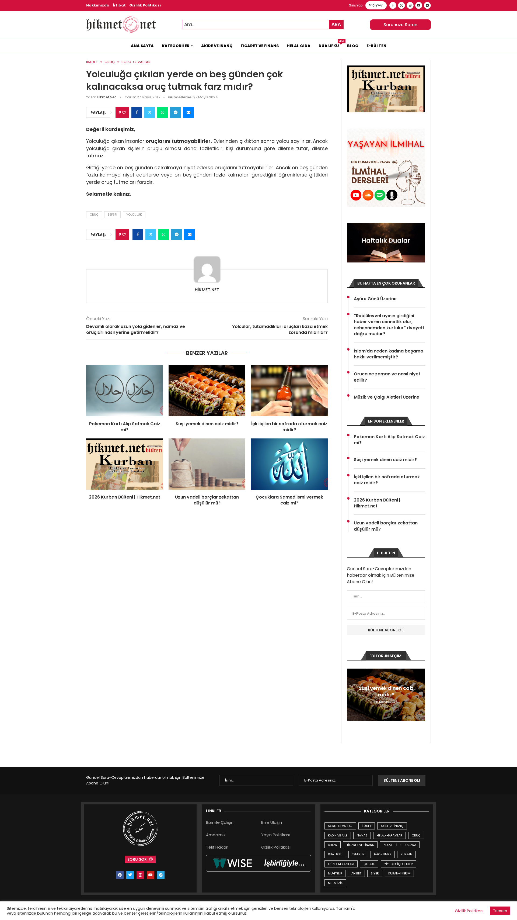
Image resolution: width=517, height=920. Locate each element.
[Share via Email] (188, 112)
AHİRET (356, 873)
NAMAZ (362, 835)
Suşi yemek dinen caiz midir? (207, 424)
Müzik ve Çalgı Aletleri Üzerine (386, 397)
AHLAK (332, 845)
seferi (112, 214)
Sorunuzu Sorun (400, 25)
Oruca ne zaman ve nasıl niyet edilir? (387, 377)
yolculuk (134, 214)
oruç (94, 214)
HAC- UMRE (382, 854)
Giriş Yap (356, 5)
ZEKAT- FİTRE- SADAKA (399, 845)
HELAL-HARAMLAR (389, 835)
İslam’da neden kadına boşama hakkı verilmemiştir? (388, 354)
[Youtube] (418, 5)
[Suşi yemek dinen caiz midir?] (207, 390)
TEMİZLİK (358, 854)
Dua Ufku (331, 44)
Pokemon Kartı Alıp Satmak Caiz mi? (124, 427)
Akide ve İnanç (216, 46)
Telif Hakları (217, 847)
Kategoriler (176, 46)
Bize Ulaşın (271, 822)
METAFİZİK (335, 883)
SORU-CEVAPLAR (340, 826)
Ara (336, 24)
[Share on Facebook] (136, 112)
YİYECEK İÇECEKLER (398, 864)
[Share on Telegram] (175, 112)
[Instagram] (410, 5)
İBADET (366, 826)
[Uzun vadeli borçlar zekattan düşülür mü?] (207, 464)
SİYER (375, 873)
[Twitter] (401, 5)
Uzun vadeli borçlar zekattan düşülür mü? (207, 500)
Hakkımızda (97, 5)
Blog (352, 46)
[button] (352, 694)
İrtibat (119, 5)
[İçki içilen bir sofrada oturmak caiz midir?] (289, 390)
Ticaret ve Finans (259, 46)
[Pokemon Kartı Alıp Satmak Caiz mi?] (124, 390)
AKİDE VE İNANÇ (392, 826)
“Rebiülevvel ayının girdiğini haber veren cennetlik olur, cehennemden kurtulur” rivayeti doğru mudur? (389, 325)
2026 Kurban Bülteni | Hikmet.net (124, 497)
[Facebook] (392, 5)
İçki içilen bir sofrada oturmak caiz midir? (289, 427)
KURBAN (406, 854)
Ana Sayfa (142, 46)
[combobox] (263, 24)
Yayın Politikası (275, 835)
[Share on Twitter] (149, 112)
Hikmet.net (106, 97)
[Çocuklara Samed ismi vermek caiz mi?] (289, 464)
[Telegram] (427, 5)
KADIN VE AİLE (337, 835)
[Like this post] (124, 112)
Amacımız (216, 835)
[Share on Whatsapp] (162, 112)
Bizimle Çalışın (219, 822)
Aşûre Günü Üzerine (375, 299)
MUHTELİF (335, 873)
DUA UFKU (335, 854)
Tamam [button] (500, 910)
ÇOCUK (369, 864)
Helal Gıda (298, 46)
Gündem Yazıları (341, 864)
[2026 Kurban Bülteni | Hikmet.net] (124, 464)
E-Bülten (376, 46)
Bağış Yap (376, 5)
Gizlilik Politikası (145, 5)
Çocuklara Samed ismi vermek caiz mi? (289, 500)
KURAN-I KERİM (399, 873)
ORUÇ (416, 835)
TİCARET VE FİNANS (360, 845)
